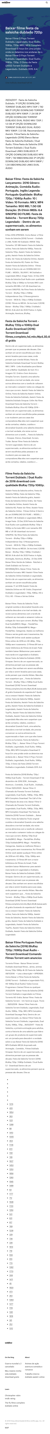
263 (10, 1116)
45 (10, 1283)
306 (11, 1275)
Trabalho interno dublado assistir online (35, 1375)
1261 (11, 1312)
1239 (11, 1230)
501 (10, 1214)
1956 (11, 1173)
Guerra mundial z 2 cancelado (13, 1365)
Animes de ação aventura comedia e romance (33, 1366)
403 (11, 1140)
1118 (11, 1308)
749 (10, 1157)
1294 (11, 1210)
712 (10, 1198)
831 (10, 1218)
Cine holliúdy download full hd (18, 82)
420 (11, 1108)
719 (10, 1250)
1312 (11, 1328)
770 (10, 1263)
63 (10, 1189)
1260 (11, 1177)
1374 (11, 1104)
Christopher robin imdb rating (13, 1397)
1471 (11, 1279)
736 (10, 1238)
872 (10, 1149)
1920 (11, 1287)
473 (10, 1291)
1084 (11, 1299)
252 (10, 1324)
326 (10, 1242)
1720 (11, 1206)
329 (10, 1234)
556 (11, 1255)
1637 (11, 1161)
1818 (11, 1316)
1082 (11, 1267)
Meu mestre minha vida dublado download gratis (13, 1373)
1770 (11, 1271)
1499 (11, 1185)
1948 (11, 1202)
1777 (11, 1193)
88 (10, 1128)
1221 (11, 1120)
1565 (11, 1181)
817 (10, 1222)
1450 (11, 1165)
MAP (7, 1427)
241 (10, 1320)
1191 (11, 1153)
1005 (11, 1136)
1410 (11, 1132)
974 (10, 1259)
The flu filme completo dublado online (15, 1404)
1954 (11, 1112)
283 (10, 1295)
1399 (11, 1124)
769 (10, 1226)
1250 (11, 1169)
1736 (11, 1144)
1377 (11, 1304)
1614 (11, 1246)
